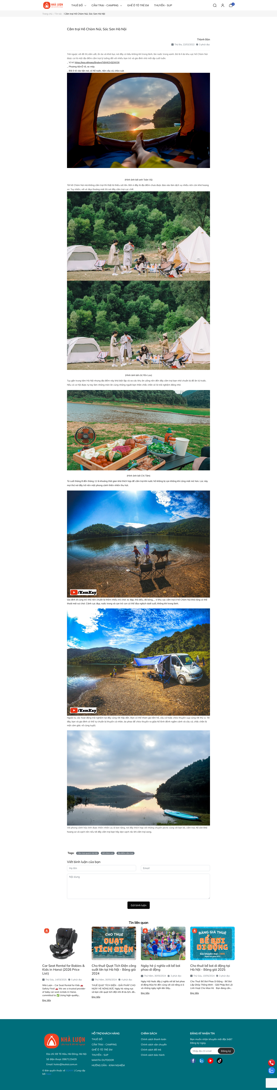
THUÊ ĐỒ (97, 1039)
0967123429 (69, 1059)
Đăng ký (226, 1051)
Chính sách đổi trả (151, 1049)
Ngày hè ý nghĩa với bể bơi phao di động (160, 967)
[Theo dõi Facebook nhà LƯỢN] (193, 1060)
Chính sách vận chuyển (154, 1044)
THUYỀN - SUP (100, 1054)
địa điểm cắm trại (125, 853)
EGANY (69, 1070)
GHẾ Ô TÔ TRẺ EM (102, 1049)
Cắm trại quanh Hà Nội (87, 853)
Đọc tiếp (46, 1000)
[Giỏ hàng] (231, 5)
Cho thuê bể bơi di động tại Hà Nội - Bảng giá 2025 (210, 967)
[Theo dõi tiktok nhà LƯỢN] (219, 1060)
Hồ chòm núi (107, 853)
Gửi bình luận (138, 905)
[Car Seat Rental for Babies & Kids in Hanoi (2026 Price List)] (64, 943)
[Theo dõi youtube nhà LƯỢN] (210, 1060)
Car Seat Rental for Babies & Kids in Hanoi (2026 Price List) (63, 969)
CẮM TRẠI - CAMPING (104, 1044)
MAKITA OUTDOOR (103, 1060)
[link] (97, 62)
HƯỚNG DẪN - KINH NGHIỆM (108, 1065)
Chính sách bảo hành (153, 1054)
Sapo (48, 1073)
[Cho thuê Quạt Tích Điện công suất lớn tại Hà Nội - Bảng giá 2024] (114, 943)
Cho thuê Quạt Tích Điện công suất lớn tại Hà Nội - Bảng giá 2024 (114, 969)
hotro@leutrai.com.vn (65, 1064)
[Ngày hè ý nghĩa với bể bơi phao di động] (163, 943)
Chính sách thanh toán (153, 1039)
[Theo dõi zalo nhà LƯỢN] (202, 1060)
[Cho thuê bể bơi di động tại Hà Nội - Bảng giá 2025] (212, 943)
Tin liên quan (138, 922)
